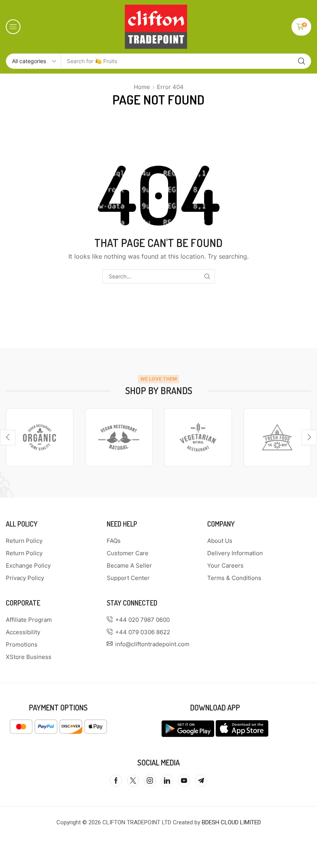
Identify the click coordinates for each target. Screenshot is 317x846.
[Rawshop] (277, 437)
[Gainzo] (39, 437)
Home (142, 87)
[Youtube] (184, 780)
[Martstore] (119, 437)
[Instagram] (150, 780)
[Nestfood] (198, 437)
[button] (13, 26)
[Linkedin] (167, 780)
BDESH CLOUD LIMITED (231, 822)
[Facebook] (116, 780)
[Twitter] (133, 780)
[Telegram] (201, 780)
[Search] (301, 61)
